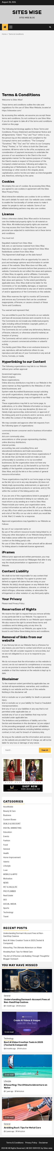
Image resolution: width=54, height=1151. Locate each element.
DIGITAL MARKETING (12, 828)
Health (6, 853)
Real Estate (8, 895)
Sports (6, 908)
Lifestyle (7, 866)
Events (6, 836)
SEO (5, 899)
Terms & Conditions (14, 1143)
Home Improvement (12, 857)
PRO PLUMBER (9, 891)
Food (5, 845)
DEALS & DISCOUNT (12, 823)
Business (7, 815)
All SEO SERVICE (33, 1148)
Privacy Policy (31, 1143)
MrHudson (22, 1006)
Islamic (6, 862)
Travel (5, 916)
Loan (5, 870)
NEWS (6, 883)
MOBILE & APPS (10, 874)
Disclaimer (43, 1143)
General (6, 849)
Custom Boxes (9, 819)
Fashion (6, 840)
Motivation (7, 878)
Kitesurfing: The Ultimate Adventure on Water (22, 947)
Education (7, 832)
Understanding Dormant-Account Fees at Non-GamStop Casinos (27, 1000)
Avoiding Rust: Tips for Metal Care (18, 952)
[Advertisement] (27, 63)
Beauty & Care (9, 811)
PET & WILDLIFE (10, 887)
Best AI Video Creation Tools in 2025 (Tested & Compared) (23, 1043)
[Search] (50, 27)
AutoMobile (8, 807)
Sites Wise (27, 12)
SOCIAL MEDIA (9, 904)
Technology (8, 912)
